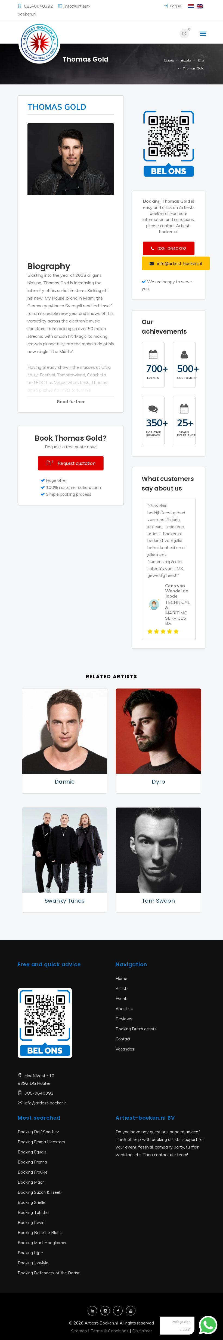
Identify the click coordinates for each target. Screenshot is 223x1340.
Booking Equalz (32, 1152)
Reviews (124, 1018)
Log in (175, 6)
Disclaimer (142, 1330)
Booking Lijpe (30, 1252)
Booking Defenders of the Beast (49, 1272)
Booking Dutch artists (136, 1028)
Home (169, 60)
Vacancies (125, 1049)
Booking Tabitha (33, 1212)
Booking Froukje (33, 1172)
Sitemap (79, 1330)
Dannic (65, 781)
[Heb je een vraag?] (204, 1328)
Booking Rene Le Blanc (39, 1232)
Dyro (158, 781)
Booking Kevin (31, 1222)
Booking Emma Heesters (41, 1141)
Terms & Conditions (110, 1330)
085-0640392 (39, 6)
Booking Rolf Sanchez (38, 1131)
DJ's (201, 60)
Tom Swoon (158, 900)
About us (124, 1008)
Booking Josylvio (33, 1262)
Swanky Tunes (65, 900)
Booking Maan (31, 1182)
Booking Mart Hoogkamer (42, 1242)
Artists (186, 60)
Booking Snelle (31, 1202)
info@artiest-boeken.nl (45, 1103)
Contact (123, 1038)
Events (122, 998)
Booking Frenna (32, 1162)
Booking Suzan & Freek (39, 1192)
